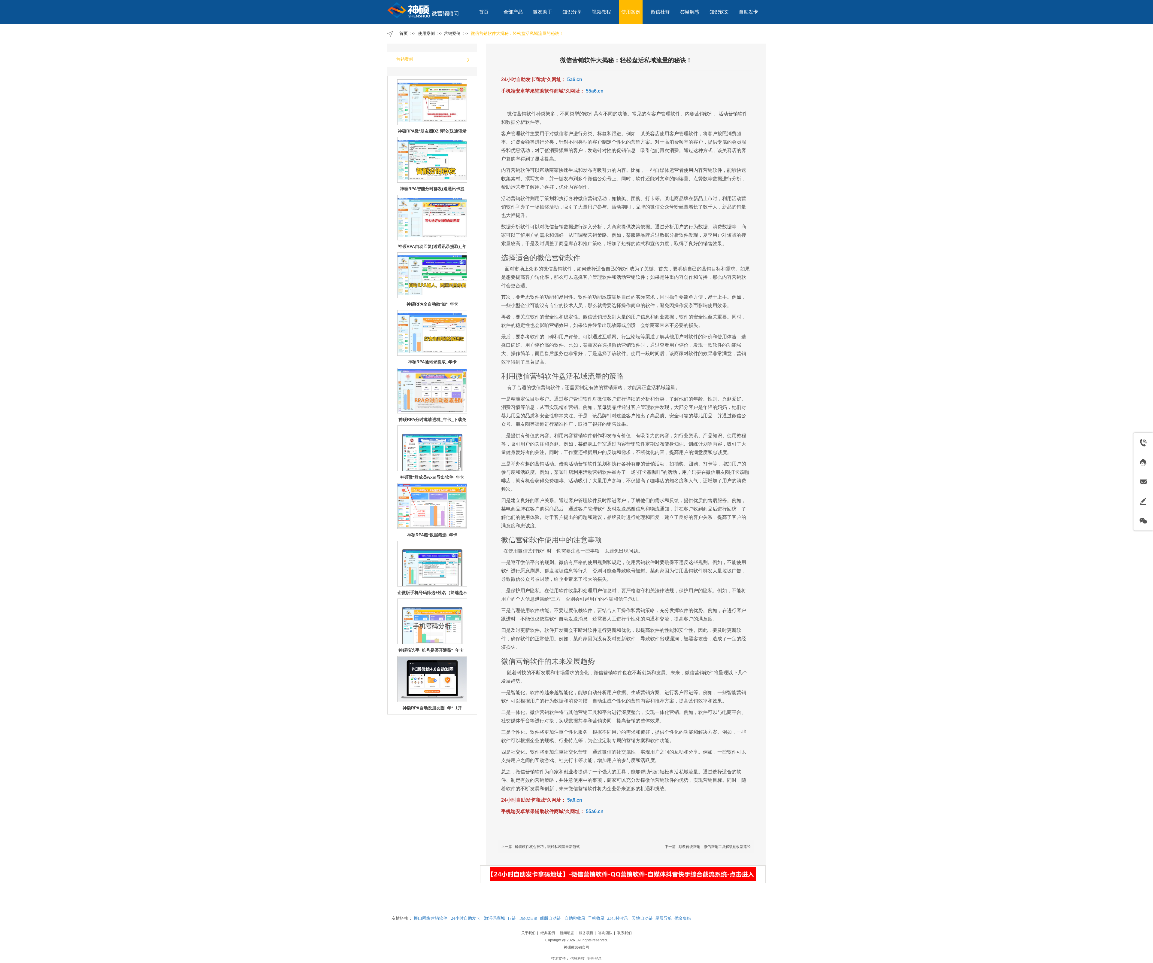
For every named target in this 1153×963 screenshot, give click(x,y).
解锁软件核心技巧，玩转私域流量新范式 (547, 847)
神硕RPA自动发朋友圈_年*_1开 (432, 650)
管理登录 (594, 958)
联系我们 (624, 933)
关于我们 (528, 933)
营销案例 (452, 33)
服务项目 (586, 933)
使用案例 (427, 33)
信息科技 (577, 958)
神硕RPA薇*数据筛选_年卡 (432, 477)
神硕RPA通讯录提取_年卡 (432, 304)
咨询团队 (605, 933)
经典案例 (547, 933)
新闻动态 (567, 933)
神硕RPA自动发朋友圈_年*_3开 (432, 707)
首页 (403, 33)
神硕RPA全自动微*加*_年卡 (432, 246)
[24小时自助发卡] (623, 874)
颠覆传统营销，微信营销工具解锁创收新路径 (715, 847)
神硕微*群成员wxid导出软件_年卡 (432, 419)
